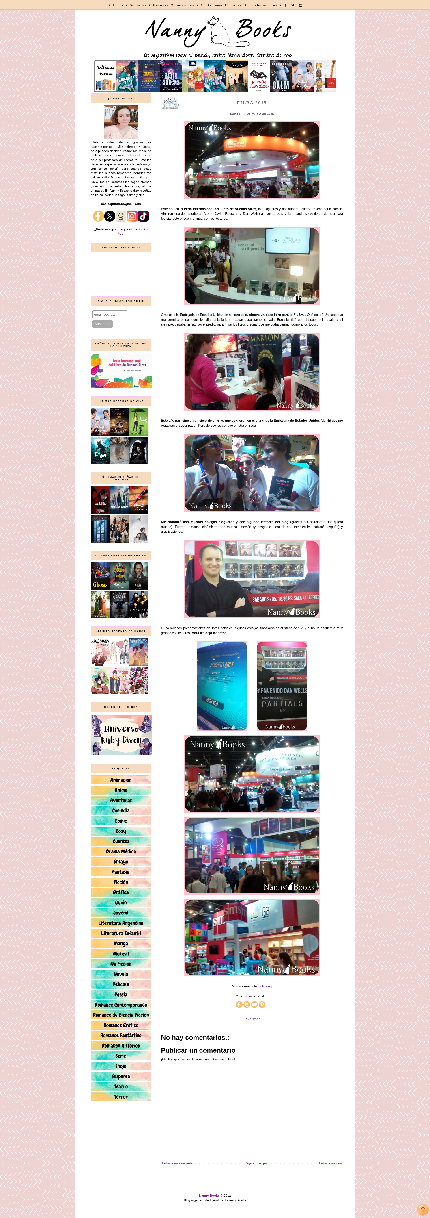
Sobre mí (138, 5)
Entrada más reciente (177, 1163)
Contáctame (212, 5)
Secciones (185, 5)
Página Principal (256, 1163)
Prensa (235, 5)
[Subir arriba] (423, 1210)
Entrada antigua (330, 1163)
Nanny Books (209, 1195)
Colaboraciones (263, 5)
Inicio (118, 5)
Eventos (253, 1019)
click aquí (267, 986)
